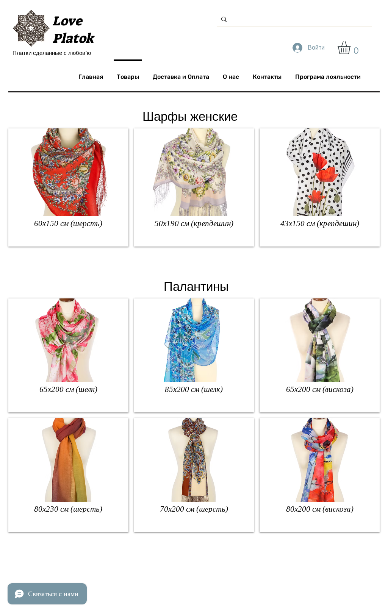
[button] (352, 47)
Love (67, 21)
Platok (73, 38)
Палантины (196, 286)
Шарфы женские (190, 116)
